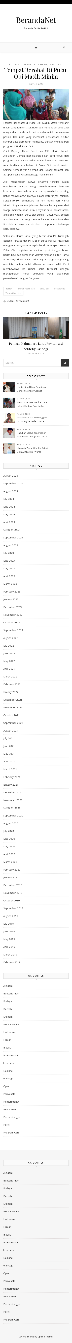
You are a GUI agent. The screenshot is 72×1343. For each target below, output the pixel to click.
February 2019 (11, 962)
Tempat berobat (13, 293)
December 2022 (12, 607)
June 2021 (9, 746)
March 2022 (10, 676)
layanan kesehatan (26, 288)
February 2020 (11, 869)
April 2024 (9, 522)
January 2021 (10, 784)
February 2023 (11, 591)
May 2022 (9, 661)
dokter (9, 288)
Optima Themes (46, 1336)
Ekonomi (8, 1016)
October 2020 (11, 807)
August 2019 (10, 916)
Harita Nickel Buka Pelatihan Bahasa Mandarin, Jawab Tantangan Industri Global (31, 389)
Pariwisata (9, 1094)
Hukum (7, 1039)
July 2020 (8, 831)
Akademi (8, 985)
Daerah (27, 64)
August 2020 (10, 823)
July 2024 (8, 498)
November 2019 (12, 892)
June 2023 (9, 560)
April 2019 (9, 946)
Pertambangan (11, 1117)
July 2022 (8, 645)
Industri (7, 1047)
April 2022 (9, 668)
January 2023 (10, 599)
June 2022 (9, 653)
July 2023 (8, 553)
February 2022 (11, 684)
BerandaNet (36, 20)
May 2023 (9, 568)
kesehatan (9, 1063)
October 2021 (11, 715)
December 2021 (12, 699)
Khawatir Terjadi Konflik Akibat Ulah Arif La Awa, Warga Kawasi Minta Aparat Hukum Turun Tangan (32, 450)
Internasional (10, 1055)
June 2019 (9, 931)
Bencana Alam (11, 993)
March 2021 (10, 769)
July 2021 (8, 738)
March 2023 (10, 583)
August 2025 (10, 475)
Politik (6, 1124)
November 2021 (12, 707)
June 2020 (9, 838)
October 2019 (11, 900)
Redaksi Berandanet (18, 301)
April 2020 (9, 854)
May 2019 (9, 939)
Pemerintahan (11, 1101)
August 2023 (10, 545)
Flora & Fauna (11, 1024)
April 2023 (9, 576)
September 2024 (13, 483)
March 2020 (10, 861)
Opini (6, 1086)
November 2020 (12, 800)
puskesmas (59, 288)
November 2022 (12, 614)
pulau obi (44, 288)
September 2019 (13, 908)
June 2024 (9, 506)
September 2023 (13, 537)
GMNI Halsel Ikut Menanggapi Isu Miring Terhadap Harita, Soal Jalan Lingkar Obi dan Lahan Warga (32, 419)
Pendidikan (9, 1109)
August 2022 (10, 638)
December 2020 (12, 792)
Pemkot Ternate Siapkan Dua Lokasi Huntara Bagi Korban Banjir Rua (32, 404)
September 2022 (13, 630)
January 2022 (10, 692)
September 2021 (13, 722)
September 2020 (13, 815)
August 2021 (10, 730)
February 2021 (11, 777)
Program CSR (11, 1132)
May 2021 (9, 753)
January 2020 (10, 877)
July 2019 (8, 923)
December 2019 (12, 885)
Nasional (56, 64)
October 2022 (11, 622)
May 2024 (9, 514)
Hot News (41, 64)
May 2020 (9, 846)
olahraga (8, 1078)
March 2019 (10, 954)
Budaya (14, 64)
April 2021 (9, 761)
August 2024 (10, 491)
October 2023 (11, 529)
